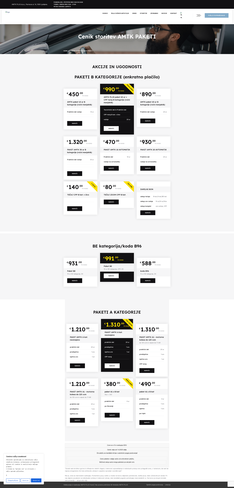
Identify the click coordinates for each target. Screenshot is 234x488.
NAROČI (111, 128)
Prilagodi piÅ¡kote (13, 480)
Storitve (143, 13)
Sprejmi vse (36, 480)
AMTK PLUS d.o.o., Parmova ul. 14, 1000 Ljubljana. (29, 4)
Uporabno (154, 13)
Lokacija (167, 485)
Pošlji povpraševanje (216, 15)
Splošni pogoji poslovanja (154, 485)
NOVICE (164, 13)
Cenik (134, 13)
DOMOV (105, 13)
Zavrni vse (25, 480)
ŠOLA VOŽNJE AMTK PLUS (120, 13)
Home (66, 51)
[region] (24, 469)
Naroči (74, 123)
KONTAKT (173, 13)
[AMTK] (7, 12)
